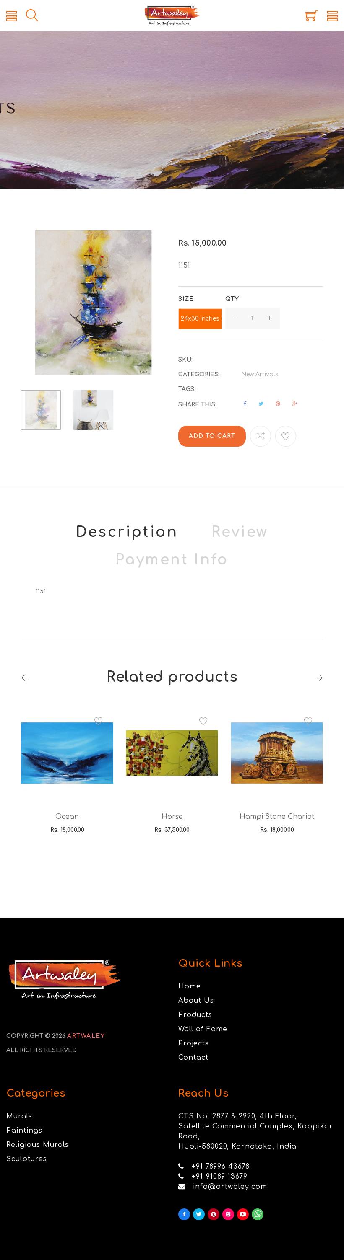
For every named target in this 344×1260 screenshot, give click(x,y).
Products (195, 1015)
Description (127, 532)
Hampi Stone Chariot (277, 816)
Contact (193, 1057)
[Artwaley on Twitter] (199, 1214)
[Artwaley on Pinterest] (213, 1214)
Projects (193, 1043)
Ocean (67, 816)
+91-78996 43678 (221, 1166)
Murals (19, 1116)
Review (239, 532)
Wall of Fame (202, 1029)
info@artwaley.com (230, 1186)
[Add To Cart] (55, 779)
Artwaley (86, 1036)
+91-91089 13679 (220, 1176)
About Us (196, 1000)
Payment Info (172, 560)
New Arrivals (260, 374)
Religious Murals (37, 1145)
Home (189, 986)
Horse (172, 816)
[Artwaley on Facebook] (184, 1214)
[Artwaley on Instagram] (228, 1214)
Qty (232, 299)
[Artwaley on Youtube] (243, 1214)
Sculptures (26, 1159)
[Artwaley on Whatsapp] (257, 1214)
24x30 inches (200, 319)
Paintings (24, 1130)
